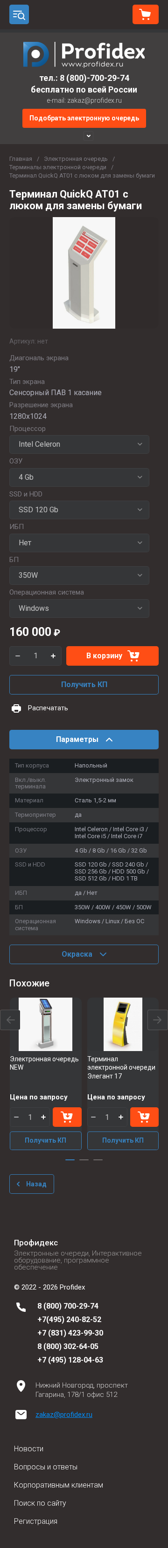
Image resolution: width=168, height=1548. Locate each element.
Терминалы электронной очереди (57, 167)
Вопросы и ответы (45, 1466)
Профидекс (36, 1242)
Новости (28, 1448)
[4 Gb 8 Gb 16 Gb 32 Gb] (79, 477)
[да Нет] (79, 543)
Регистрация (35, 1521)
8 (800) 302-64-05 (67, 1346)
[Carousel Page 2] (84, 1159)
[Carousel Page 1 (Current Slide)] (70, 1159)
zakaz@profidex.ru (63, 1414)
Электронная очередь (76, 158)
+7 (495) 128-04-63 (70, 1359)
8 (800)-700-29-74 (94, 78)
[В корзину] (67, 1117)
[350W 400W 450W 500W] (79, 575)
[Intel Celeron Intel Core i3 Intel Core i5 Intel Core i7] (79, 444)
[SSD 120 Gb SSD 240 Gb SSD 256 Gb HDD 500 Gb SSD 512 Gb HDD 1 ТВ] (79, 510)
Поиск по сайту (40, 1503)
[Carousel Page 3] (98, 1159)
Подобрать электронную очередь (84, 118)
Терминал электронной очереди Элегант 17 (121, 1067)
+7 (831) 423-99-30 (70, 1333)
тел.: (49, 78)
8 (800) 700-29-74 (67, 1306)
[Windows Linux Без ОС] (79, 608)
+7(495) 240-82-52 (69, 1319)
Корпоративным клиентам (58, 1485)
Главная (20, 158)
